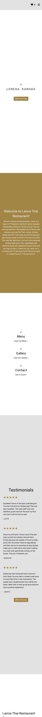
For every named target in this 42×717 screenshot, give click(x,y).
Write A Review (21, 600)
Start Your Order (21, 99)
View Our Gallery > (21, 358)
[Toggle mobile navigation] (39, 4)
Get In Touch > (21, 375)
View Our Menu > (21, 341)
